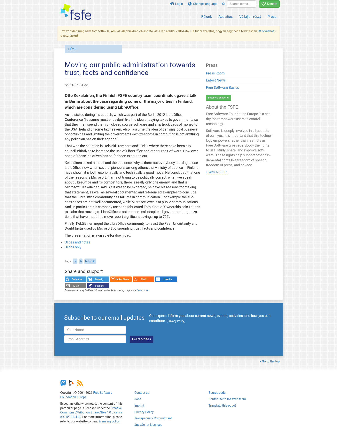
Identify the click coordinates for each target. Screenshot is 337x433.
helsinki (90, 261)
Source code (216, 393)
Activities (225, 16)
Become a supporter (218, 97)
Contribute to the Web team (227, 399)
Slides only (73, 247)
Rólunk (206, 16)
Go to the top (271, 361)
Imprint (139, 405)
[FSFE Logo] (75, 12)
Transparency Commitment (153, 418)
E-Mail (76, 285)
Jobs (137, 399)
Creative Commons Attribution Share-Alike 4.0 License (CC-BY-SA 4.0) (91, 412)
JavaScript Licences (148, 425)
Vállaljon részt (250, 16)
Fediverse (77, 279)
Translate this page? (222, 405)
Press (272, 16)
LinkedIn (167, 279)
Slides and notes (77, 242)
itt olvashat (266, 31)
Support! (99, 285)
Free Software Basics (222, 87)
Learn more (142, 290)
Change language (204, 4)
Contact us (141, 393)
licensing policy (109, 421)
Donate (271, 4)
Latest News (216, 80)
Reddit (144, 279)
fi (81, 261)
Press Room (215, 73)
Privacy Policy (144, 412)
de (75, 261)
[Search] (223, 4)
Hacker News (122, 279)
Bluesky (99, 279)
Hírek (72, 49)
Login (178, 4)
